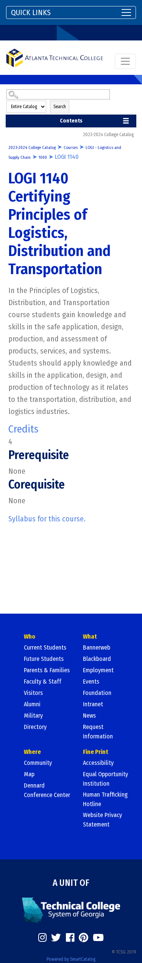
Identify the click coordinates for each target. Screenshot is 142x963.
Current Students (45, 647)
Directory (35, 726)
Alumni (32, 704)
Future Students (44, 658)
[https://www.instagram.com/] (42, 938)
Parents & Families (47, 670)
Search (59, 106)
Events (91, 681)
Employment (98, 670)
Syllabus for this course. (47, 518)
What (90, 636)
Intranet (93, 704)
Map (29, 774)
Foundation (97, 692)
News (89, 715)
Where (32, 751)
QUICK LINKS (31, 12)
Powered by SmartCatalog (71, 959)
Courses (71, 147)
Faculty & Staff (42, 681)
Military (33, 715)
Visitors (33, 692)
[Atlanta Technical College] (54, 58)
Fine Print (95, 751)
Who (29, 636)
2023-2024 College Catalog (32, 147)
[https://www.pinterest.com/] (83, 938)
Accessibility (98, 762)
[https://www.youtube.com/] (98, 938)
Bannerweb (96, 647)
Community (38, 762)
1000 (43, 157)
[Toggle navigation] (125, 61)
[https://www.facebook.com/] (70, 938)
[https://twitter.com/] (56, 938)
